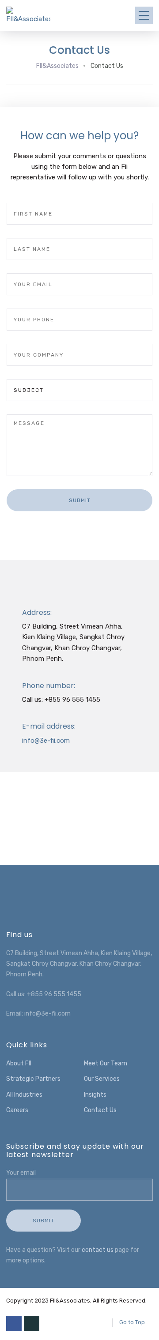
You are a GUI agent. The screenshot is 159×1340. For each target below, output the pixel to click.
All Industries (24, 1094)
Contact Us (100, 1110)
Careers (17, 1110)
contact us (98, 1250)
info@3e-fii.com (46, 740)
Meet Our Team (105, 1063)
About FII (18, 1063)
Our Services (102, 1079)
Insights (95, 1094)
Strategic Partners (33, 1079)
